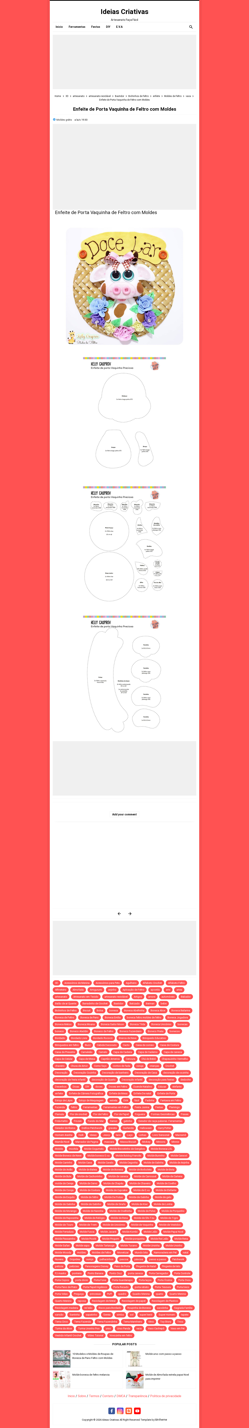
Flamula (59, 1114)
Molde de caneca (118, 1176)
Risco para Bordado (110, 1307)
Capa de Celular (64, 1058)
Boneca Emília (113, 1017)
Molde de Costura (90, 1190)
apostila (155, 989)
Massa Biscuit (128, 1141)
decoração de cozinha (176, 1072)
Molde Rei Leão (159, 1238)
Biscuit (86, 1010)
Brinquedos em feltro (67, 1045)
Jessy (106, 1135)
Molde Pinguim (110, 1238)
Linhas (142, 1135)
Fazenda (60, 1107)
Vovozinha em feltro (121, 1335)
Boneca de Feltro (64, 1017)
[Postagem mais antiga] (129, 913)
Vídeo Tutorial (95, 1335)
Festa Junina (142, 1107)
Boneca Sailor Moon (112, 1024)
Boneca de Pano (89, 1017)
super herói (146, 1314)
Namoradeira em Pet (165, 1252)
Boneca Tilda (137, 1024)
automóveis (168, 996)
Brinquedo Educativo (154, 1038)
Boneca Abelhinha (134, 1010)
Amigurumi (96, 989)
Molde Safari (62, 1245)
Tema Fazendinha (107, 1321)
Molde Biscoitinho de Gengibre (127, 1148)
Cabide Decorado (107, 1045)
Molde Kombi (130, 1231)
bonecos (175, 1031)
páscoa (138, 1259)
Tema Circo (61, 1321)
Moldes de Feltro (101, 1252)
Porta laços (145, 1280)
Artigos (138, 996)
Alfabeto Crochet (152, 982)
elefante (176, 1086)
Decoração (61, 1072)
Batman (150, 1003)
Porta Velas (61, 1293)
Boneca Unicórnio (161, 1024)
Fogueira (140, 1114)
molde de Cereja (64, 1183)
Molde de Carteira (172, 1176)
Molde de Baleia (88, 1169)
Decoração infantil (132, 1079)
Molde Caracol (179, 1155)
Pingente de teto (171, 1266)
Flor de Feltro (100, 1114)
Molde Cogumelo (94, 1148)
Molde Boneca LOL (161, 1148)
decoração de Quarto (104, 1079)
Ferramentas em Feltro (116, 1107)
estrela (113, 1100)
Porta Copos (62, 1280)
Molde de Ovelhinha (121, 1210)
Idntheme (161, 1419)
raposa (82, 1300)
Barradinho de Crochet (95, 1003)
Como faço (100, 1065)
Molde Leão (150, 1231)
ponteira (77, 1273)
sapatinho (91, 1314)
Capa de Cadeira (122, 1052)
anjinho (112, 989)
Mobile (59, 1148)
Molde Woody (63, 1252)
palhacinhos (106, 1259)
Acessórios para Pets (108, 982)
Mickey (146, 1141)
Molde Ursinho (174, 1245)
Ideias (93, 1135)
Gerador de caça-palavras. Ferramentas (160, 1121)
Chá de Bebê (148, 1058)
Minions (160, 1141)
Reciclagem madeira (66, 1307)
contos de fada (121, 1065)
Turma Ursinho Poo (89, 1328)
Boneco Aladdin (79, 1031)
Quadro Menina (141, 1293)
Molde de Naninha (93, 1210)
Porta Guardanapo (122, 1280)
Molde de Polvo (146, 1210)
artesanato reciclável (116, 996)
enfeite (59, 1093)
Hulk (81, 1135)
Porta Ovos (184, 1280)
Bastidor (118, 1003)
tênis (151, 1321)
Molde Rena (181, 1238)
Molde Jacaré (108, 1231)
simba (120, 1314)
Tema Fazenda (82, 1321)
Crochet (169, 1065)
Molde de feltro (89, 1197)
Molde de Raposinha (66, 1217)
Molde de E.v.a (141, 1190)
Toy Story (165, 1321)
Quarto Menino (63, 1300)
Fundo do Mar (96, 1121)
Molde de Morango (66, 1210)
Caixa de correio (145, 1045)
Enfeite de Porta (166, 1093)
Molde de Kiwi (140, 1204)
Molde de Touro (64, 1224)
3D (56, 982)
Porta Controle (182, 1273)
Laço (130, 1135)
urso (108, 1328)
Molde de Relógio (95, 1217)
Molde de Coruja (64, 1190)
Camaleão (86, 1052)
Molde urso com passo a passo (163, 1353)
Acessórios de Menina (76, 982)
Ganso (113, 1121)
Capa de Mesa (87, 1058)
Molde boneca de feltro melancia (91, 1374)
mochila (73, 1148)
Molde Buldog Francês (128, 1155)
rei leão (88, 1307)
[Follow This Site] (128, 1411)
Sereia (106, 1314)
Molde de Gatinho (91, 1204)
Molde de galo (163, 1197)
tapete (184, 1314)
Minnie (175, 1141)
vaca (139, 1328)
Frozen (78, 1121)
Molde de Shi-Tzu (144, 1217)
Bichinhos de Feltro (66, 1010)
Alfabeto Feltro (176, 982)
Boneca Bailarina (180, 1010)
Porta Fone (100, 1280)
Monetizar (123, 1252)
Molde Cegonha (129, 1162)
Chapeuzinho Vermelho (175, 1058)
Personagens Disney (96, 1266)
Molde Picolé (89, 1238)
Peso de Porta (122, 1266)
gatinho (128, 1121)
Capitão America (110, 1058)
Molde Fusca (87, 1231)
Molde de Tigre (169, 1217)
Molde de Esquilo (65, 1197)
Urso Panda (123, 1328)
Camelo (103, 1052)
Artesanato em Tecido (85, 996)
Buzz (88, 1045)
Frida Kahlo (61, 1121)
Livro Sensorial (161, 1135)
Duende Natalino (142, 1086)
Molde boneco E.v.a (99, 1155)
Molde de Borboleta (140, 1169)
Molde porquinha (135, 1238)
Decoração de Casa (146, 1072)
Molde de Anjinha (179, 1162)
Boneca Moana (86, 1024)
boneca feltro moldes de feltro (144, 1017)
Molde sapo (82, 1245)
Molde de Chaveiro (140, 1183)
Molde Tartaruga (105, 1245)
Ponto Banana (95, 1273)
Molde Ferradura (64, 1231)
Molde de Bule (63, 1176)
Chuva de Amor (79, 1065)
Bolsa (100, 1010)
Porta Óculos (165, 1280)
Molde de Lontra (163, 1204)
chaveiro (60, 1065)
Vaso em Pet (178, 1328)
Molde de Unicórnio (114, 1224)
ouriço (89, 1259)
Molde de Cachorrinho (89, 1176)
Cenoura (130, 1058)
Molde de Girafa (116, 1204)
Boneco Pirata (155, 1031)
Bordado (60, 1038)
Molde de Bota (166, 1169)
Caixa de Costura (169, 1045)
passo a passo (157, 1259)
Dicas (76, 1086)
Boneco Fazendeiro (131, 1031)
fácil (136, 1100)
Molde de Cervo (88, 1183)
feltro (74, 1107)
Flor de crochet (78, 1114)
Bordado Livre (79, 1038)
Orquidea (75, 1259)
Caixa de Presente (65, 1052)
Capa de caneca (173, 1052)
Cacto (126, 1045)
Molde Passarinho (65, 1238)
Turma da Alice (63, 1328)
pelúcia (59, 1266)
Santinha (75, 1314)
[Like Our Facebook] (111, 1411)
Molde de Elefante (166, 1190)
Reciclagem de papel (134, 1300)
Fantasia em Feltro (170, 1100)
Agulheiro (131, 982)
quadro (122, 1293)
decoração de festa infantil (70, 1079)
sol (131, 1314)
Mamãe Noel (62, 1141)
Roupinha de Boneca (139, 1307)
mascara (109, 1141)
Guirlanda (128, 1128)
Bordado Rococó (103, 1038)
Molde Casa (85, 1162)
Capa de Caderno (148, 1052)
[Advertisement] (124, 62)
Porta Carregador (158, 1273)
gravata (112, 1128)
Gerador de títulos (65, 1128)
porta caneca (135, 1273)
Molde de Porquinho (173, 1210)
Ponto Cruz (116, 1273)
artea (179, 989)
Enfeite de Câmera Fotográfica (86, 1093)
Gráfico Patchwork (92, 1128)
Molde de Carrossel (145, 1176)
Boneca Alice (158, 1010)
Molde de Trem (88, 1224)
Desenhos (61, 1086)
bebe (164, 1003)
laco (118, 1135)
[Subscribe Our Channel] (137, 1411)
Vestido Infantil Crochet (68, 1335)
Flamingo (174, 1107)
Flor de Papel (121, 1114)
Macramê (180, 1135)
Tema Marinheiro (132, 1321)
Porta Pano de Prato (66, 1287)
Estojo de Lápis (64, 1100)
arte (168, 989)
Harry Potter (164, 1128)
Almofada (78, 989)
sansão (59, 1314)
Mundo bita (141, 1252)
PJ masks (60, 1273)
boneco (59, 1031)
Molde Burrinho (156, 1155)
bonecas (183, 1024)
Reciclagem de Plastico (165, 1300)
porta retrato (142, 1287)
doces (99, 1086)
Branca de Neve (127, 1038)
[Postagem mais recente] (119, 913)
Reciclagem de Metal (104, 1300)
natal (185, 1252)
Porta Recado (121, 1287)
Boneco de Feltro (103, 1031)
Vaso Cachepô (156, 1328)
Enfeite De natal (142, 1093)
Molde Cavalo (105, 1162)
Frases (185, 1114)
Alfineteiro (60, 989)
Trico (180, 1321)
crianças (154, 1065)
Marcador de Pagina (86, 1141)
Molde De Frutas (113, 1197)
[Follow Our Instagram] (120, 1411)
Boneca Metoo (63, 1024)
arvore (151, 996)
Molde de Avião (64, 1169)
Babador (186, 996)
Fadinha (149, 1100)
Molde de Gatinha (65, 1204)
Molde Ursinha (151, 1245)
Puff (109, 1293)
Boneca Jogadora (177, 1017)
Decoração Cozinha (85, 1072)
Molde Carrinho (63, 1162)
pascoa (124, 1259)
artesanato (61, 996)
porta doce (81, 1280)
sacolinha (162, 1307)
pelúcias (74, 1266)
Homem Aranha (63, 1135)
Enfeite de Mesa (118, 1093)
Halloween (146, 1128)
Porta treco (183, 1287)
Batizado (135, 1003)
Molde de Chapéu (113, 1183)
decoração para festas (161, 1079)
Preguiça (79, 1293)
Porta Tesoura (163, 1287)
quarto (159, 1293)
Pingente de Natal (146, 1266)
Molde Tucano (129, 1245)
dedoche (186, 1079)
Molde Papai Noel (173, 1231)
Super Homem (167, 1314)
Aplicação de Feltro (133, 989)
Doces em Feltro (118, 1086)
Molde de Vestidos (170, 1224)
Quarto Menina (177, 1293)
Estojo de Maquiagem (91, 1100)
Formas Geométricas (163, 1114)
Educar (162, 1086)
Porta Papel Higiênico (95, 1287)
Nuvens (59, 1259)
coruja (139, 1065)
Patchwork (178, 1259)
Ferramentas (90, 1107)
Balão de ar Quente (65, 1003)
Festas (159, 1107)
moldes (81, 1252)
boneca (113, 1010)
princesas (95, 1293)
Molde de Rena (119, 1217)
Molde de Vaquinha (142, 1224)
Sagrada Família (183, 1307)
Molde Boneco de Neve (68, 1155)
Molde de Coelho (166, 1183)
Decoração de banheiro (115, 1072)
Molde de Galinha (153, 1162)
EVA (126, 1100)
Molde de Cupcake (116, 1190)
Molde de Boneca (113, 1169)
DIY (87, 1086)
